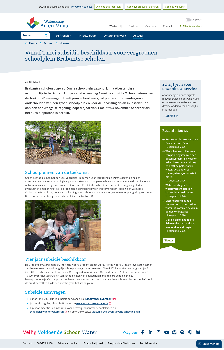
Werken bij (115, 26)
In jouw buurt (87, 35)
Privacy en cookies (81, 6)
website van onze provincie (93, 303)
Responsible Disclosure (121, 343)
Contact (167, 26)
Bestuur (133, 26)
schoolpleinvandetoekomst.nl (49, 311)
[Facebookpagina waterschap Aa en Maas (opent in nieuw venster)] (143, 332)
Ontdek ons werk (115, 35)
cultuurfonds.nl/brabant (100, 299)
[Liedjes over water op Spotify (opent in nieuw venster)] (182, 332)
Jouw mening (211, 344)
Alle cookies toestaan (108, 6)
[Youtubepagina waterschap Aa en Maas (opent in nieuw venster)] (166, 332)
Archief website (148, 343)
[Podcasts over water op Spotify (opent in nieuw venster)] (190, 332)
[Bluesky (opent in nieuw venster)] (198, 332)
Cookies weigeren (175, 6)
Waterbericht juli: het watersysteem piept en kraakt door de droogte (179, 188)
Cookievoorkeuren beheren (143, 6)
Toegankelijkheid (93, 343)
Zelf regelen (63, 35)
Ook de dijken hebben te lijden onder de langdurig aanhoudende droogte (179, 223)
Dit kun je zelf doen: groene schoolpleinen (115, 311)
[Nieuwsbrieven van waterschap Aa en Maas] (174, 332)
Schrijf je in (171, 115)
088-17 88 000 (45, 343)
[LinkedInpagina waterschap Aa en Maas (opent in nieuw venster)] (151, 332)
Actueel (138, 35)
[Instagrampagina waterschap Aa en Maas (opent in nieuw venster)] (158, 332)
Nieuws (169, 240)
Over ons (150, 26)
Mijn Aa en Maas (192, 26)
